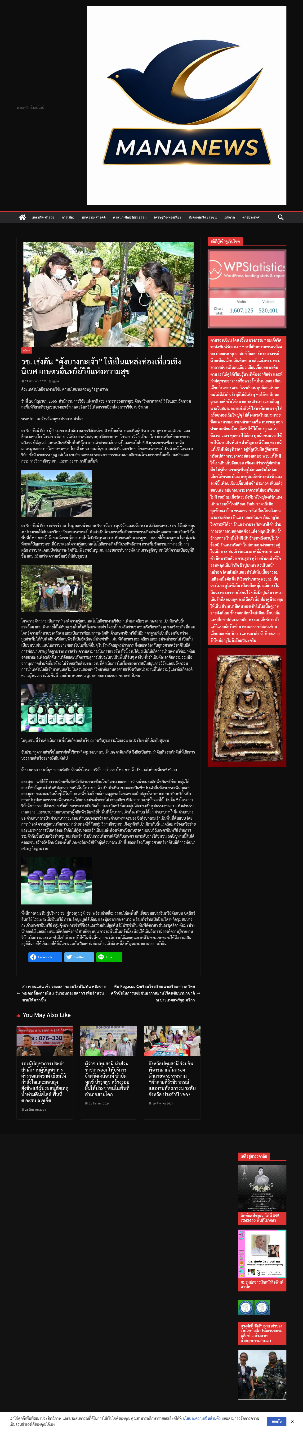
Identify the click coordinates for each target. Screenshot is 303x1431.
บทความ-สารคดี (94, 217)
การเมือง (68, 217)
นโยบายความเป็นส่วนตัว (202, 1418)
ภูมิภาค (229, 217)
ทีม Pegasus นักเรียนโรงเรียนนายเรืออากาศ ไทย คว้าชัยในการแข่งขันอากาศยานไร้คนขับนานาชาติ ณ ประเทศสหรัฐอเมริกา (153, 993)
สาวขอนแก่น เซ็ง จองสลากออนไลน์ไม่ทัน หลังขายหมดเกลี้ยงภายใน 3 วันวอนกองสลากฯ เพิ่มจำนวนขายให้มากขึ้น (64, 993)
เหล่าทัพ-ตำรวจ (43, 217)
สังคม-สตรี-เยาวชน (203, 217)
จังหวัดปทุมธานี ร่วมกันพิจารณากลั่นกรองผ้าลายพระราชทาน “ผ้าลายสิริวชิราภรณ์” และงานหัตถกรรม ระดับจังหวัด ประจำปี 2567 (172, 1078)
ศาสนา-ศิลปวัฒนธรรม (130, 217)
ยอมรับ (277, 1421)
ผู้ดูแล (55, 381)
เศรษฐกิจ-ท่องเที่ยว (167, 217)
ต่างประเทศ (250, 217)
